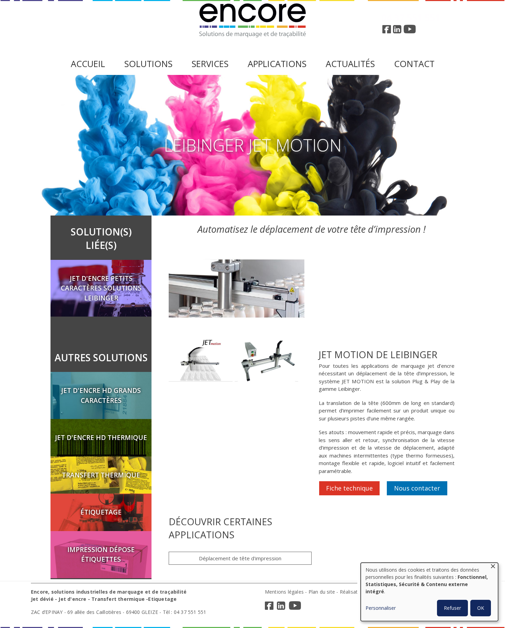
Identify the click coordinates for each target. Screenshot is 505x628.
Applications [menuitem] (277, 63)
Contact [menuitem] (414, 63)
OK (480, 608)
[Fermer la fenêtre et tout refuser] (493, 567)
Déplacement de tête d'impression (240, 558)
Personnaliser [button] (381, 608)
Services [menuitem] (210, 63)
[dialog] (429, 592)
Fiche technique (349, 488)
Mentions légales (284, 591)
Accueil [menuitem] (88, 63)
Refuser (452, 608)
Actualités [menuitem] (350, 63)
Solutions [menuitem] (148, 63)
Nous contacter (417, 488)
